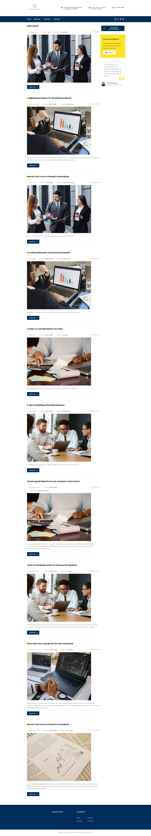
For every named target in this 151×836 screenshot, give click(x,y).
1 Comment (96, 32)
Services (47, 19)
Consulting (66, 832)
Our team (90, 821)
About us (37, 19)
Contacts (90, 818)
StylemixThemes (88, 832)
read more (32, 87)
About (78, 818)
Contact (57, 19)
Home (29, 19)
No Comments (95, 104)
